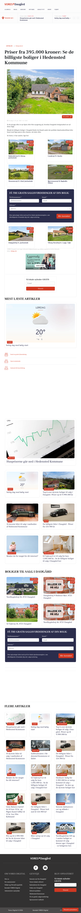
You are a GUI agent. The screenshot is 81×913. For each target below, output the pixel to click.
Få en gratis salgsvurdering (39, 897)
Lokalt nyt (40, 9)
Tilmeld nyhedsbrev (70, 910)
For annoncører (10, 882)
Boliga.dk (14, 251)
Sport (49, 9)
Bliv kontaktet (64, 216)
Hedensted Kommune (37, 894)
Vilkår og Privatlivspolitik (13, 885)
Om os (7, 879)
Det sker (31, 9)
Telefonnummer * (15, 197)
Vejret (56, 9)
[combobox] (10, 209)
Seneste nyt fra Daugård (38, 879)
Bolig (15, 9)
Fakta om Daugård (36, 888)
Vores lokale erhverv (37, 882)
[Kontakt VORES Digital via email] (45, 867)
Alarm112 (7, 9)
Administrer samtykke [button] (12, 891)
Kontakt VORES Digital (12, 888)
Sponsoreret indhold (37, 900)
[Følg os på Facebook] (35, 867)
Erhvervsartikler (35, 891)
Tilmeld (40, 289)
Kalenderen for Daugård (38, 885)
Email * (44, 197)
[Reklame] (40, 261)
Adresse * (12, 205)
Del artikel (66, 117)
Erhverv (23, 9)
